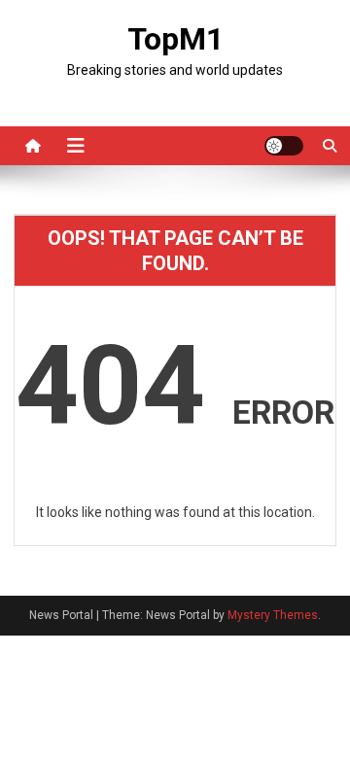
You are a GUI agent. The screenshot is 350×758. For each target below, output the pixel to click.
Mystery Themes (273, 615)
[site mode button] (283, 145)
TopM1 (175, 38)
